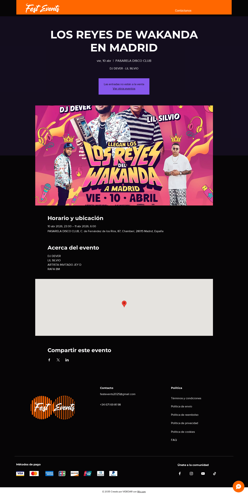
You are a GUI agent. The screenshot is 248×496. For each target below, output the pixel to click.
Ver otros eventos (124, 88)
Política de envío (181, 406)
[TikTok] (214, 473)
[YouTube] (203, 473)
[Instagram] (191, 473)
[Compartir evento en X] (58, 359)
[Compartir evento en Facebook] (49, 359)
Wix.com (141, 491)
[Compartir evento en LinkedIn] (67, 359)
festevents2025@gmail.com (117, 394)
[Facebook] (180, 473)
